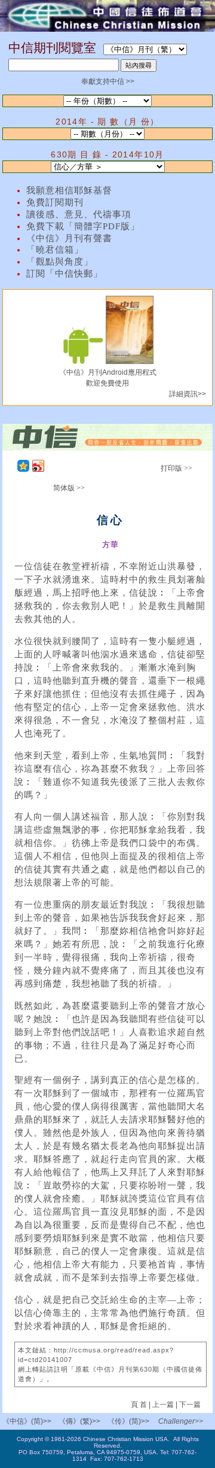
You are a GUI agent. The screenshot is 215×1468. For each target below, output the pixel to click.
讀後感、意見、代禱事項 (78, 214)
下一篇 (190, 1404)
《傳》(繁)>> (79, 1421)
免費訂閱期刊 (55, 202)
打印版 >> (176, 468)
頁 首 (140, 1404)
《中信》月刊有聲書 (69, 238)
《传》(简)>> (128, 1421)
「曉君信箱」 (55, 249)
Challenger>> (180, 1421)
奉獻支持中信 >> (107, 81)
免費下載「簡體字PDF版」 (83, 226)
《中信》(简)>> (26, 1421)
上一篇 (163, 1404)
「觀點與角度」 (59, 261)
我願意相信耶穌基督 (69, 190)
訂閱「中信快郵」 (64, 273)
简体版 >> (69, 488)
